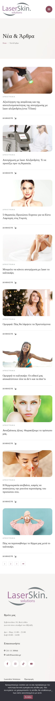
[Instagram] (15, 663)
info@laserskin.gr (13, 654)
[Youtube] (31, 663)
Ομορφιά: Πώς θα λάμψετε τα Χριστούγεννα (26, 324)
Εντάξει (28, 697)
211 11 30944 (12, 650)
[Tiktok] (23, 663)
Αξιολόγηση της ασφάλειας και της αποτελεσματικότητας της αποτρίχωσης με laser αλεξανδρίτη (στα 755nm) (25, 105)
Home (5, 43)
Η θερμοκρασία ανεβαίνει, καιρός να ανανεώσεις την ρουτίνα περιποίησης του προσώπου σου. (24, 488)
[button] (9, 118)
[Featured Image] (27, 80)
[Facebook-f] (7, 663)
